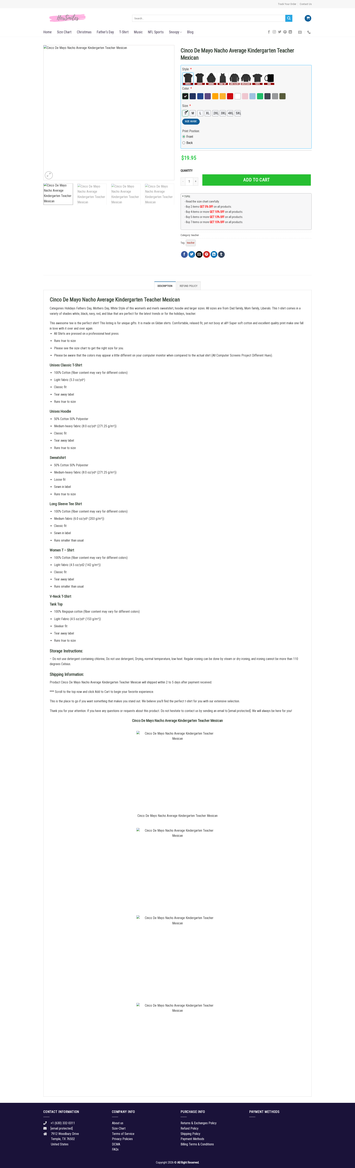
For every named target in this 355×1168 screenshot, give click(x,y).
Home (47, 32)
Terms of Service (123, 1134)
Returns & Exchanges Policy (199, 1123)
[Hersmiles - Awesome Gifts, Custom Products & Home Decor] (84, 18)
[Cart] (308, 18)
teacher (195, 235)
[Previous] (51, 112)
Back (189, 143)
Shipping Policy (190, 1134)
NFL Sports (156, 32)
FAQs (115, 1149)
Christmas (84, 32)
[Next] (166, 112)
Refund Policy (188, 285)
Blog (190, 32)
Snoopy (174, 32)
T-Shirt (124, 32)
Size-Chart (119, 1128)
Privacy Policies (122, 1139)
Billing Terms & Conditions (197, 1144)
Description (165, 285)
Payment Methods (192, 1139)
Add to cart (256, 179)
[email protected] (239, 711)
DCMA (116, 1144)
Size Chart (64, 32)
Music (138, 32)
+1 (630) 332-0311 (63, 1123)
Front (189, 137)
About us (117, 1123)
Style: (187, 69)
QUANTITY (187, 170)
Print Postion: (191, 131)
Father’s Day (105, 32)
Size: (186, 106)
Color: (187, 88)
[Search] (288, 18)
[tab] (165, 285)
